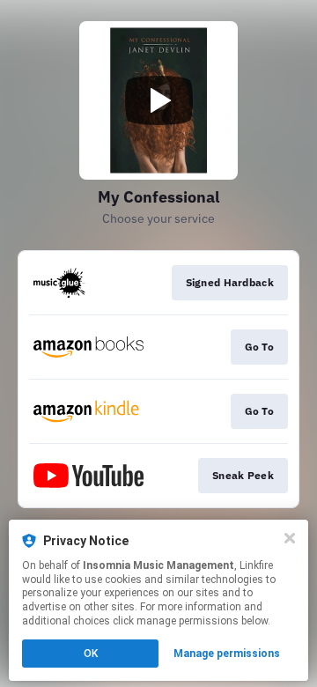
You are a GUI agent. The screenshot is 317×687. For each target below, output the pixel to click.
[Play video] (158, 100)
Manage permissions (226, 653)
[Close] (290, 538)
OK (91, 653)
